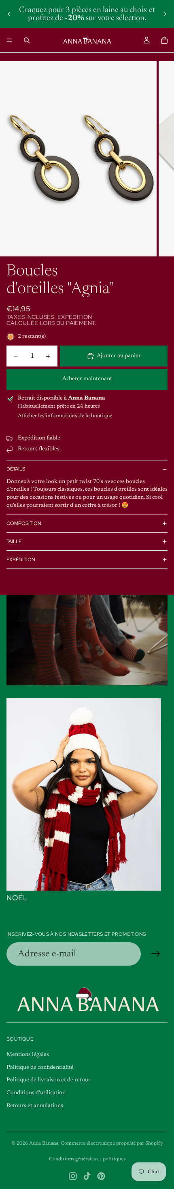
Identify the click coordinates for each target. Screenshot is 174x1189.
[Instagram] (73, 1176)
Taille (13, 541)
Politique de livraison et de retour (48, 1080)
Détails (15, 469)
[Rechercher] (27, 40)
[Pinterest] (101, 1176)
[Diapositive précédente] (9, 14)
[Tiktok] (87, 1176)
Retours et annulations (34, 1106)
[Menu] (9, 40)
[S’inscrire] (156, 954)
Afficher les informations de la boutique (65, 416)
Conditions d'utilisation (36, 1093)
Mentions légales (27, 1055)
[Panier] (164, 40)
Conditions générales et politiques (87, 1159)
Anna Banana (43, 1143)
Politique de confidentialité (40, 1067)
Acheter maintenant (87, 379)
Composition (23, 523)
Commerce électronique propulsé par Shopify (112, 1143)
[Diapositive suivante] (165, 14)
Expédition (20, 559)
